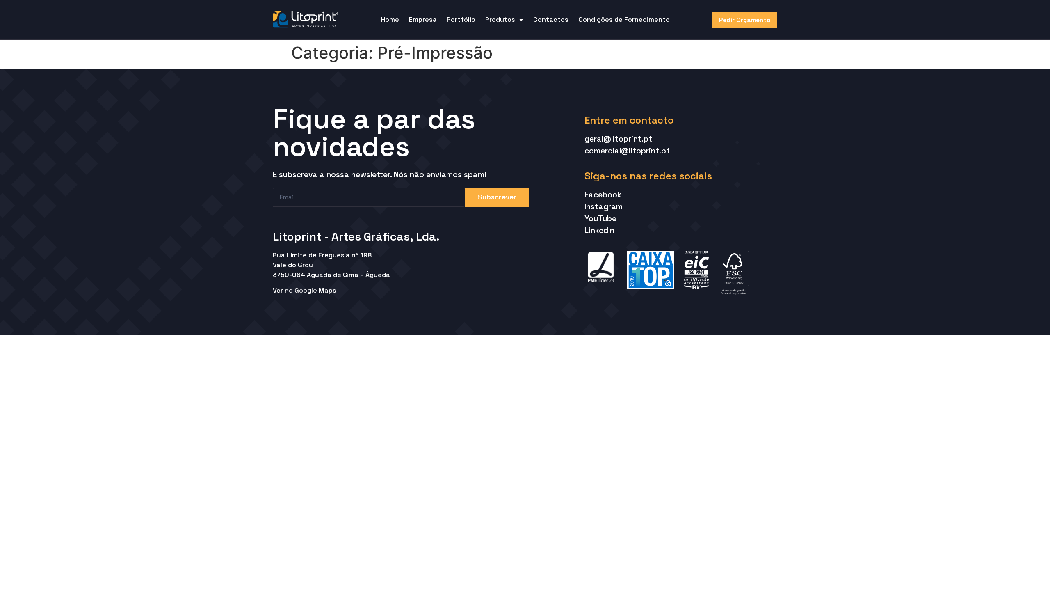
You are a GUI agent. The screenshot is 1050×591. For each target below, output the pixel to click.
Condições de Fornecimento (624, 19)
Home (390, 19)
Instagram (603, 207)
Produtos (500, 19)
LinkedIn (599, 230)
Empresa (423, 19)
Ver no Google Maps (304, 290)
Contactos (550, 19)
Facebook (602, 195)
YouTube (600, 218)
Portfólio (461, 19)
